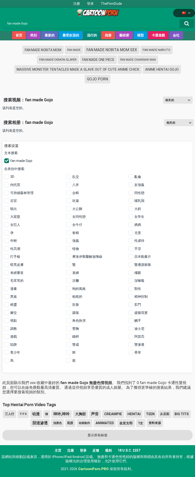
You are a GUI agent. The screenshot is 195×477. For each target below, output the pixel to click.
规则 (108, 450)
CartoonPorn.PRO (93, 469)
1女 (140, 423)
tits (23, 414)
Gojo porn (97, 79)
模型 (140, 35)
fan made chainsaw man (138, 59)
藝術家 (124, 35)
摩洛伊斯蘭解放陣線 (87, 256)
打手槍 (15, 256)
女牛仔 (77, 225)
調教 (13, 329)
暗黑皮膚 (17, 265)
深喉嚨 (139, 280)
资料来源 (155, 423)
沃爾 (75, 280)
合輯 (75, 193)
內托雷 (15, 185)
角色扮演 (79, 320)
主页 (58, 450)
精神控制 (141, 296)
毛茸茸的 (17, 280)
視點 (13, 320)
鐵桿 (75, 336)
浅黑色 (57, 423)
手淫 (137, 249)
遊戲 (13, 336)
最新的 (50, 35)
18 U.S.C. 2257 (129, 450)
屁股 (70, 423)
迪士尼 (139, 329)
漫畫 (13, 289)
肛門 (137, 305)
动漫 (36, 414)
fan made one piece (98, 60)
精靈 (13, 305)
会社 (176, 35)
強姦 (75, 241)
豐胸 (75, 329)
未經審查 (17, 273)
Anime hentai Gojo (162, 69)
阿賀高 (139, 336)
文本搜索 (11, 153)
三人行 (9, 414)
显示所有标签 (97, 435)
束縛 (75, 273)
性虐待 (139, 241)
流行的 (92, 35)
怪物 (75, 249)
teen (150, 414)
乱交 (75, 177)
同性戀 (139, 193)
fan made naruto (156, 50)
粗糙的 (77, 296)
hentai (134, 414)
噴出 (13, 209)
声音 (95, 414)
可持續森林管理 (22, 193)
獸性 (137, 289)
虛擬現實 (141, 313)
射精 (75, 233)
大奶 (137, 209)
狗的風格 (79, 289)
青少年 (15, 352)
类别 (33, 35)
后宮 (13, 201)
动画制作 (84, 423)
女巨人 (15, 225)
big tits (182, 414)
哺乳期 (139, 201)
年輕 (13, 241)
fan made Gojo (21, 161)
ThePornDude (111, 3)
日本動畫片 (142, 256)
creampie (113, 414)
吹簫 (75, 201)
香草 (137, 352)
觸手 (137, 320)
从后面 (164, 414)
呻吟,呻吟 (62, 414)
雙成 (75, 344)
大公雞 (77, 209)
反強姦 (139, 185)
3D (12, 177)
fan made (74, 50)
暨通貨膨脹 (142, 265)
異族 (13, 296)
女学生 (139, 217)
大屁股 (15, 217)
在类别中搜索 (14, 169)
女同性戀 (79, 217)
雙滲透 (139, 344)
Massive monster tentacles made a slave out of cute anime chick (78, 69)
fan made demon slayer (58, 59)
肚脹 (75, 305)
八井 (75, 185)
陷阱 (13, 344)
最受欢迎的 (71, 35)
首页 (19, 35)
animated (105, 423)
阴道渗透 (40, 423)
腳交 (13, 313)
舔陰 (75, 313)
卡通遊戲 (158, 35)
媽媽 (137, 225)
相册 (108, 35)
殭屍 (137, 273)
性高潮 (15, 249)
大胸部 (80, 414)
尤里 (137, 233)
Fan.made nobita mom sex (111, 50)
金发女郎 (126, 423)
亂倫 (137, 177)
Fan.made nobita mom (43, 50)
